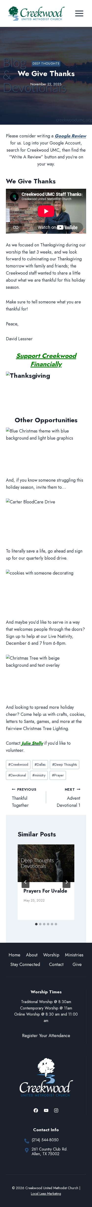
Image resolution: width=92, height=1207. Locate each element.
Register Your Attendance (46, 1035)
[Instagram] (56, 1110)
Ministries (74, 955)
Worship (51, 955)
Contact (56, 964)
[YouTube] (46, 1110)
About (32, 955)
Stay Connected (25, 964)
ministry (38, 775)
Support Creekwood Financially (46, 360)
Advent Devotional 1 (68, 798)
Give (77, 964)
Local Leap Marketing (46, 1193)
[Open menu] (79, 13)
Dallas (40, 764)
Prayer (58, 775)
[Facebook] (35, 1110)
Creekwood (18, 764)
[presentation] (46, 863)
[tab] (36, 924)
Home (14, 955)
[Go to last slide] (25, 882)
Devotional (17, 775)
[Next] (66, 882)
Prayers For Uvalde (45, 891)
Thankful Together (24, 798)
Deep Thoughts (46, 63)
